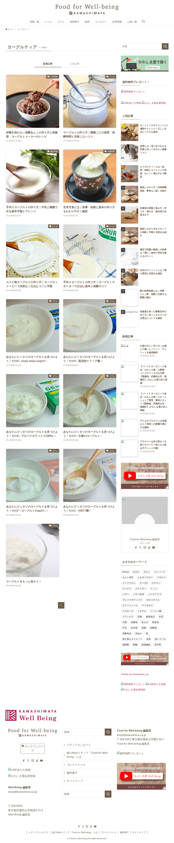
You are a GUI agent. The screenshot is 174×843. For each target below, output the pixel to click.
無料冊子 (72, 772)
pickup (125, 571)
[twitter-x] (140, 547)
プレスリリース (76, 764)
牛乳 (124, 628)
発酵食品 (126, 633)
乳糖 (139, 616)
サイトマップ (75, 780)
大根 (124, 622)
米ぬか (138, 633)
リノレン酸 (155, 611)
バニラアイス (154, 594)
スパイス (126, 588)
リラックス (127, 616)
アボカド (161, 577)
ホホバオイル (153, 600)
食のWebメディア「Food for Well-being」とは (87, 754)
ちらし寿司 (127, 577)
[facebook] (136, 547)
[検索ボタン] (143, 22)
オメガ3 (143, 583)
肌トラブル (160, 639)
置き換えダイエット (132, 639)
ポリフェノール (130, 605)
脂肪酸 (125, 644)
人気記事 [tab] (74, 63)
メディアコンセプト (79, 744)
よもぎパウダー (145, 577)
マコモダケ (147, 605)
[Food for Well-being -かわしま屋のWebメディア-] (87, 9)
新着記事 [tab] (48, 63)
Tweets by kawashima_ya (135, 674)
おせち (136, 571)
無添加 (155, 622)
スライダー (140, 588)
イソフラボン (129, 583)
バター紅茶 (138, 594)
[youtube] (153, 547)
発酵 (144, 628)
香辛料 (157, 644)
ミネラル (141, 611)
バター (125, 594)
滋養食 (134, 622)
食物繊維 (146, 644)
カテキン (156, 583)
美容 (148, 639)
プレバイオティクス (132, 600)
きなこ (147, 571)
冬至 (161, 616)
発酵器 (153, 628)
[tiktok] (149, 547)
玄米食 (134, 628)
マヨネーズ (127, 611)
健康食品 (150, 616)
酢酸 (135, 644)
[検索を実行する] (165, 46)
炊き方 (145, 622)
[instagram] (144, 547)
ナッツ (153, 588)
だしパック (159, 571)
